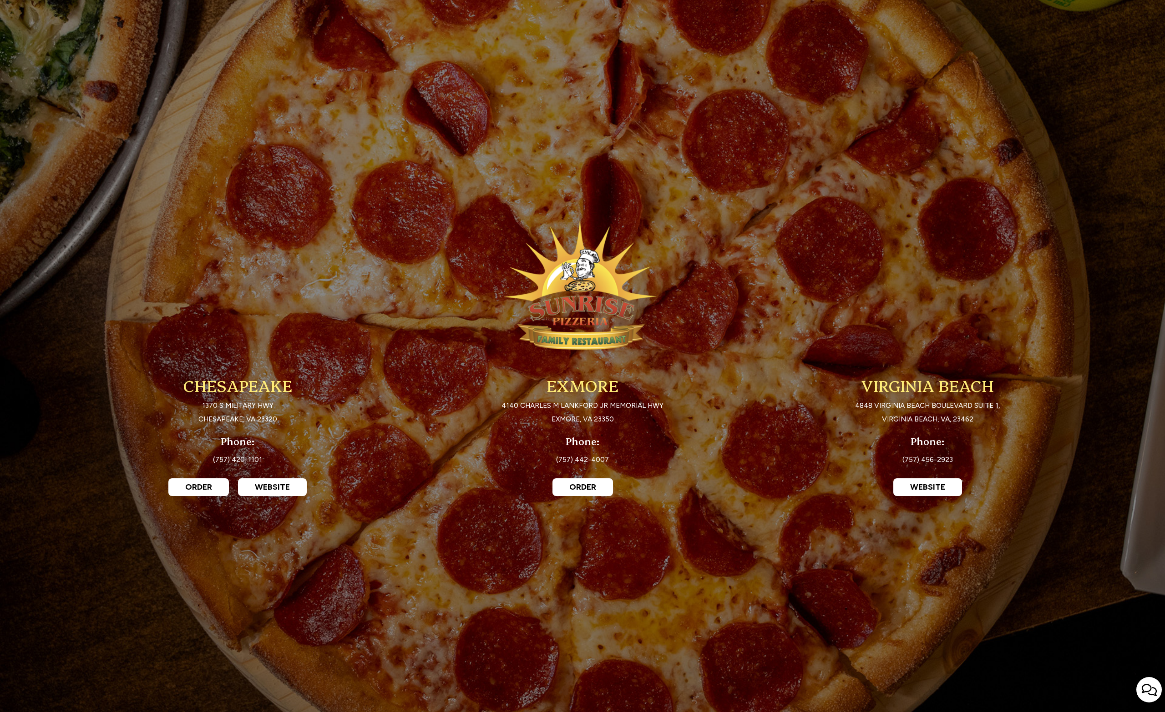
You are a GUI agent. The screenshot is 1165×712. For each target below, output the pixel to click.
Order (190, 489)
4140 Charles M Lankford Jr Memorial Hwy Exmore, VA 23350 (582, 413)
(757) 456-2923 (927, 460)
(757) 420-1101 (237, 460)
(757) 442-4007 (582, 460)
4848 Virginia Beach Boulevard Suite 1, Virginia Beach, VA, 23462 (927, 413)
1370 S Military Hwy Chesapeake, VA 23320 (237, 413)
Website (264, 489)
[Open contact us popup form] (1149, 689)
